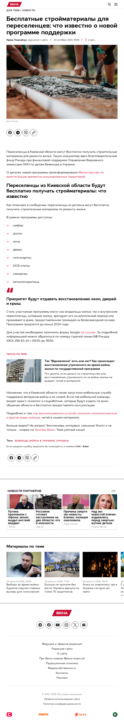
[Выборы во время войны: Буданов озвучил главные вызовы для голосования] (23, 564)
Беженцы (21, 440)
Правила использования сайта (62, 699)
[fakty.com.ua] (43, 715)
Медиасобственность (62, 668)
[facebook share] (10, 132)
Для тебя (13, 10)
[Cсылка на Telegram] (40, 624)
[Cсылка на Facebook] (48, 624)
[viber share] (25, 132)
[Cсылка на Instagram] (66, 624)
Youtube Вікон (45, 430)
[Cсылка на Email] (83, 624)
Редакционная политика (62, 663)
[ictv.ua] (80, 715)
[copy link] (33, 132)
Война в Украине (42, 440)
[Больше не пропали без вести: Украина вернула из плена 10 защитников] (62, 564)
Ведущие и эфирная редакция (62, 643)
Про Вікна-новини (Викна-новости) (62, 658)
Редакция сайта (62, 648)
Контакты (62, 672)
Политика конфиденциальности (62, 704)
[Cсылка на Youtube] (57, 624)
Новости (28, 10)
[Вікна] (14, 4)
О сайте (62, 653)
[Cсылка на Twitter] (75, 624)
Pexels (15, 121)
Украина (62, 440)
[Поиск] (109, 4)
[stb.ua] (9, 715)
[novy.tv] (115, 715)
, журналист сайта (27, 40)
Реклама (62, 677)
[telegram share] (17, 132)
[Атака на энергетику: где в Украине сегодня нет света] (100, 564)
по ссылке (88, 332)
